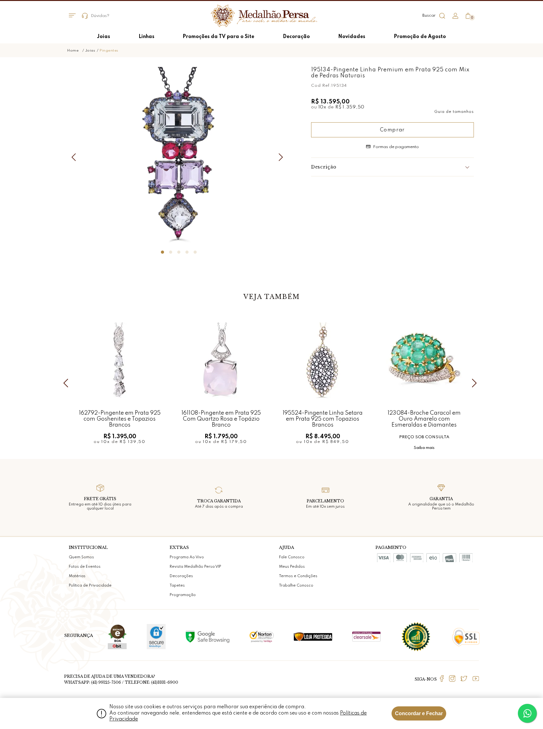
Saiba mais (424, 448)
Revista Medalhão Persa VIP (195, 567)
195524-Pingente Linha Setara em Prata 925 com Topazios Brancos (322, 419)
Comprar (392, 130)
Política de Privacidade (90, 586)
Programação (183, 595)
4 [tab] (187, 252)
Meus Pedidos (292, 567)
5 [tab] (195, 252)
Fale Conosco (291, 557)
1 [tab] (162, 252)
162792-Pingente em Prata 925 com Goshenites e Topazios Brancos (120, 419)
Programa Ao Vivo (187, 557)
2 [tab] (170, 252)
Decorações (181, 576)
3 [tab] (178, 252)
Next (282, 157)
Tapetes (177, 586)
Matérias (77, 576)
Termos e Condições (298, 576)
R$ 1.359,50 (350, 107)
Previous (75, 157)
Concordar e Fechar (419, 713)
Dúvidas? (100, 16)
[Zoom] (178, 156)
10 (322, 107)
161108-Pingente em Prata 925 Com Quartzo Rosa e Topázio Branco (221, 419)
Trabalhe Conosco (296, 586)
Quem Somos (81, 557)
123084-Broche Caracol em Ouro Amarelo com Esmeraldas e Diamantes (424, 419)
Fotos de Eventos (85, 567)
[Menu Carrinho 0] (468, 16)
